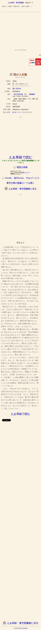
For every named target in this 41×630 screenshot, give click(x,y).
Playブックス (32, 178)
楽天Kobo (19, 178)
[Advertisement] (20, 30)
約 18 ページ (17, 112)
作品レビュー (25, 172)
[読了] (11, 74)
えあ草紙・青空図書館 (16, 3)
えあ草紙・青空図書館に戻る (23, 189)
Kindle (8, 178)
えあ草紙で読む (20, 157)
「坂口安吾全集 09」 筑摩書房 (24, 94)
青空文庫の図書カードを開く (20, 183)
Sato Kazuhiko (23, 628)
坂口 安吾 (16, 88)
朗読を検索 (22, 167)
